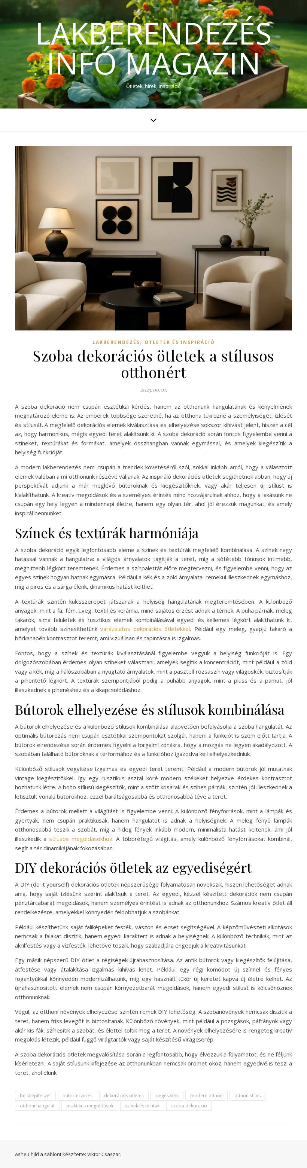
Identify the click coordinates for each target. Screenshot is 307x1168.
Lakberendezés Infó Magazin (153, 48)
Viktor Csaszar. (104, 1154)
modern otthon (206, 1095)
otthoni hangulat (37, 1106)
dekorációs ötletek (124, 1095)
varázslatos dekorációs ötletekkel (145, 628)
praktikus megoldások (89, 1106)
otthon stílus (247, 1095)
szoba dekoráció (189, 1106)
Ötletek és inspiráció (180, 342)
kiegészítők (167, 1095)
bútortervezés (77, 1095)
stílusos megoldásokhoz (80, 838)
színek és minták (142, 1106)
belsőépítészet (35, 1095)
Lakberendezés (116, 342)
